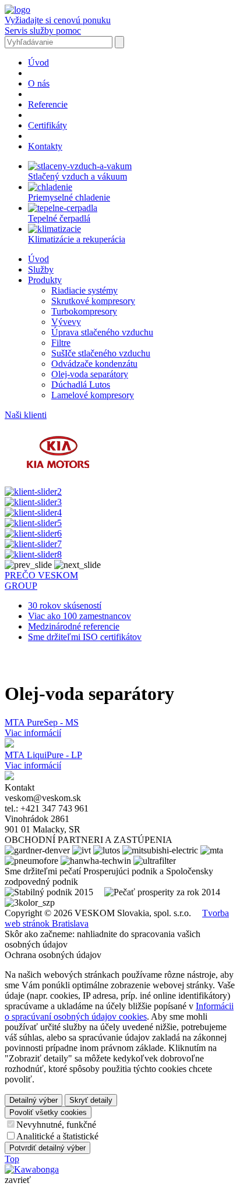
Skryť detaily (90, 1100)
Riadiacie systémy (84, 290)
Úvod (38, 62)
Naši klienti (26, 415)
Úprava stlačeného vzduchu (102, 332)
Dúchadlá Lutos (80, 384)
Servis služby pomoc (43, 30)
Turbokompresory (84, 311)
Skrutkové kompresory (93, 301)
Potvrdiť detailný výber (47, 1147)
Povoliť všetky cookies (48, 1112)
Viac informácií (33, 733)
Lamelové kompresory (92, 395)
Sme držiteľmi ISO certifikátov (85, 637)
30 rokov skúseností (64, 605)
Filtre (60, 343)
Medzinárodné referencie (73, 626)
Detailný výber (33, 1100)
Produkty (45, 280)
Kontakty (45, 146)
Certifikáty (47, 125)
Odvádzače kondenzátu (94, 364)
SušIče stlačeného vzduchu (100, 353)
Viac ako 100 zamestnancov (79, 616)
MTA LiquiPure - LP (43, 755)
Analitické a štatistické (57, 1136)
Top (12, 1159)
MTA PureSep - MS (42, 722)
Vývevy (66, 322)
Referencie (48, 104)
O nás (39, 83)
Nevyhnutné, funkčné (56, 1125)
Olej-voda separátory (89, 374)
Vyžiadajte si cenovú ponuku (58, 20)
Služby (41, 269)
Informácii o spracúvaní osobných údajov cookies (119, 1011)
